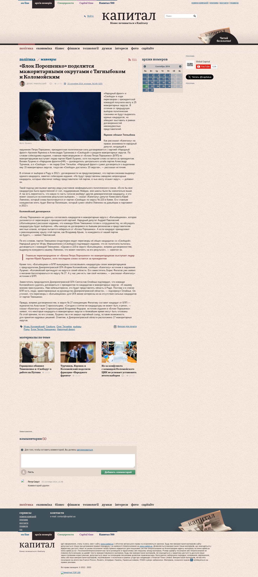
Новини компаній (199, 3)
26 (169, 86)
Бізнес (59, 48)
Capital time (86, 3)
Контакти (224, 3)
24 (158, 86)
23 (152, 86)
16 (152, 82)
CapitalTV (148, 48)
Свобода (50, 326)
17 (158, 82)
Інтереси (121, 48)
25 (164, 86)
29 (146, 90)
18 (164, 82)
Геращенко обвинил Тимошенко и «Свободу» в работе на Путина (35, 369)
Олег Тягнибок (64, 326)
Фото (134, 48)
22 (146, 86)
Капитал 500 (106, 3)
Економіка (44, 48)
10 (158, 79)
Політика (26, 48)
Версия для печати (127, 326)
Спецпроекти (66, 3)
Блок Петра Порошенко (43, 329)
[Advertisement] (78, 405)
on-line (25, 3)
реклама (214, 3)
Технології (91, 48)
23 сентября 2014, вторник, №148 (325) (84, 84)
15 (146, 82)
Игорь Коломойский (34, 326)
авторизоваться (85, 450)
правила (234, 3)
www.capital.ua (107, 544)
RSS (134, 59)
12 (169, 79)
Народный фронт (66, 329)
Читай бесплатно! (224, 40)
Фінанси (73, 48)
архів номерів (43, 3)
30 (152, 90)
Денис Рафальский (36, 84)
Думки (107, 48)
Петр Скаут (34, 482)
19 (169, 82)
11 (164, 79)
